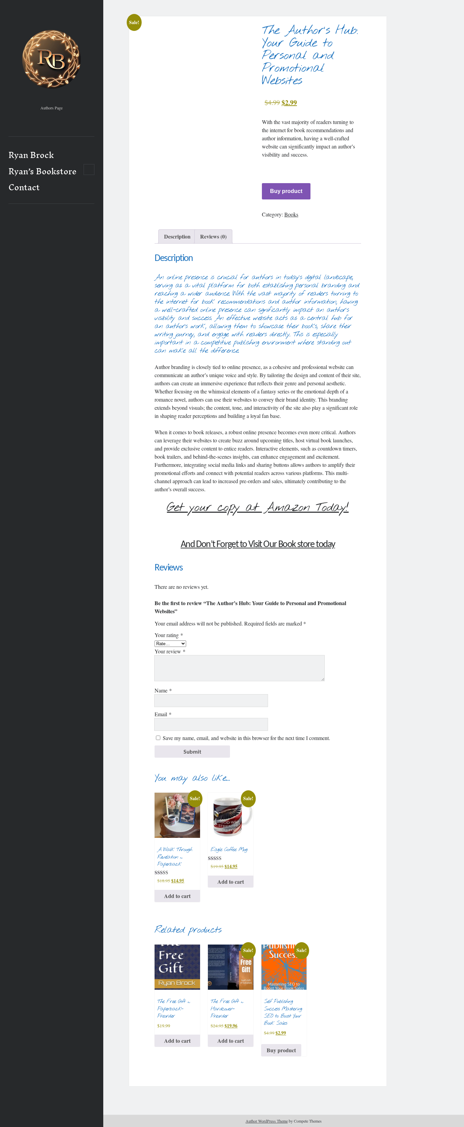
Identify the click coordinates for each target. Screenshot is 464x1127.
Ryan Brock (31, 155)
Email (163, 714)
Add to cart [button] (177, 896)
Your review (170, 651)
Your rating (169, 634)
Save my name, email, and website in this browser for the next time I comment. (246, 737)
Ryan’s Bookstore (42, 171)
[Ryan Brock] (51, 99)
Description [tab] (177, 236)
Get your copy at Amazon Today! (258, 507)
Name (163, 690)
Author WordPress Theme (267, 1121)
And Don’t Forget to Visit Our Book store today (258, 544)
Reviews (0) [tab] (213, 236)
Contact (24, 187)
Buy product (286, 191)
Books (291, 214)
